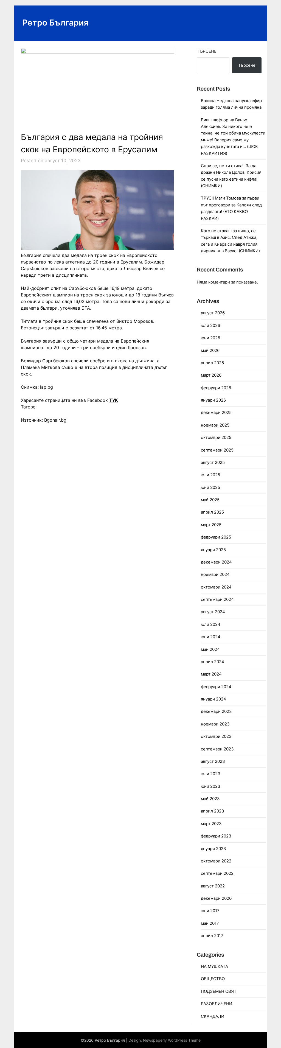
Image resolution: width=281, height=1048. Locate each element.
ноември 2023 (215, 724)
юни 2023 (210, 786)
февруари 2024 (216, 686)
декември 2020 (216, 898)
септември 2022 (217, 873)
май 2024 (210, 649)
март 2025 (211, 524)
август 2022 (213, 886)
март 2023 (211, 823)
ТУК (113, 400)
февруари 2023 (216, 836)
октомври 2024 (216, 587)
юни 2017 (210, 910)
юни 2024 (210, 636)
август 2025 (213, 462)
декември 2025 (216, 412)
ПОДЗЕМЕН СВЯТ (219, 991)
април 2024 (212, 661)
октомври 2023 (216, 736)
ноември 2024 (215, 574)
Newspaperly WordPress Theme (172, 1040)
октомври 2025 (216, 437)
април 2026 (212, 362)
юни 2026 (210, 337)
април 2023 (212, 811)
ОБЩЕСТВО (213, 978)
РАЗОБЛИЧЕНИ (216, 1003)
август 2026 (213, 312)
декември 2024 (216, 562)
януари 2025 (213, 549)
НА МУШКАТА (214, 966)
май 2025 (210, 499)
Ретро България (55, 22)
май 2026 (210, 350)
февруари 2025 (216, 537)
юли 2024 (210, 624)
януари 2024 (213, 699)
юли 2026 (210, 325)
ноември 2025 (215, 425)
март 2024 (211, 674)
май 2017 (210, 923)
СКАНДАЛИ (212, 1016)
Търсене (207, 51)
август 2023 (213, 761)
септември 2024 (217, 599)
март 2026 (211, 375)
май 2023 (210, 798)
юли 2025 (210, 474)
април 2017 (212, 935)
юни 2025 (210, 487)
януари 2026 (213, 400)
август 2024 (213, 611)
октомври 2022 (216, 861)
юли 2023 (210, 773)
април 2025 (212, 512)
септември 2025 (217, 450)
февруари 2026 (216, 387)
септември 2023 (217, 749)
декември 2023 (216, 711)
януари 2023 (213, 848)
